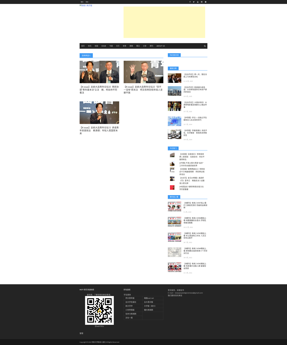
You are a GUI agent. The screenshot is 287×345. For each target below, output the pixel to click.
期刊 (151, 46)
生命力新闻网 (130, 314)
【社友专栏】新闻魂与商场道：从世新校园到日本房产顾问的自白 (195, 89)
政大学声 (129, 306)
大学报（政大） (150, 306)
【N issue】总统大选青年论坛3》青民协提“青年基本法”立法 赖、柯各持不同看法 (99, 90)
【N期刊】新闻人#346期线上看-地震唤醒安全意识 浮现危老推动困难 (195, 220)
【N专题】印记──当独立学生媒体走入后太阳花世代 (195, 119)
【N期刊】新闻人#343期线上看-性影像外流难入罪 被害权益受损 (195, 266)
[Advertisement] (164, 22)
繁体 (82, 2)
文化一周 (129, 318)
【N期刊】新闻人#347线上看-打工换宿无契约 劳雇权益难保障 (195, 205)
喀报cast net (149, 298)
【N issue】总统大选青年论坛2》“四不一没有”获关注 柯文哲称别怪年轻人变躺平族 (143, 90)
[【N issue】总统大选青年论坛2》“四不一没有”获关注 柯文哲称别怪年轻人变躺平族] (143, 72)
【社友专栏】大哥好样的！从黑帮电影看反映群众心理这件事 (195, 104)
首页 (83, 46)
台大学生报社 (130, 302)
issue (103, 46)
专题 (111, 46)
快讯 (89, 46)
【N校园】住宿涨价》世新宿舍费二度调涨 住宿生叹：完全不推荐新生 (191, 157)
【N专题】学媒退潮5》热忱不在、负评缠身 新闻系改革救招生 (195, 132)
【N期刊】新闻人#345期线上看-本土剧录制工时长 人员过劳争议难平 (195, 235)
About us (161, 46)
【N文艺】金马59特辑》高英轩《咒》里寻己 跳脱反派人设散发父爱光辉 (191, 180)
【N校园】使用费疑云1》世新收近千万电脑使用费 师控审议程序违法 (192, 171)
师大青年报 (129, 298)
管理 (81, 333)
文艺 (118, 46)
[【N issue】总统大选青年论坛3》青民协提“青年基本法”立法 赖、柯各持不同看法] (99, 72)
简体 (87, 2)
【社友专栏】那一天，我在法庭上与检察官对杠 (195, 75)
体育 (124, 46)
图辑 (131, 46)
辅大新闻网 (148, 310)
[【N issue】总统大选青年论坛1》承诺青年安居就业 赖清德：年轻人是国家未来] (99, 112)
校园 (96, 46)
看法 (138, 46)
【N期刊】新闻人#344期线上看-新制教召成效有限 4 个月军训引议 (195, 250)
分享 (144, 46)
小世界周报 (129, 310)
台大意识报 (148, 302)
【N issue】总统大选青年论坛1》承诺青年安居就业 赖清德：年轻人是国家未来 (99, 130)
